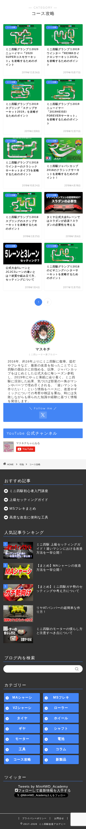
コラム (61, 749)
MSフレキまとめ (22, 508)
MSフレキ (61, 697)
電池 (61, 739)
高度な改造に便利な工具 (28, 517)
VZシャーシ (22, 708)
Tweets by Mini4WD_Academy (43, 786)
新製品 (61, 759)
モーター (22, 739)
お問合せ (59, 818)
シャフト (61, 728)
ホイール (61, 718)
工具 (22, 749)
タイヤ (22, 718)
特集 (22, 464)
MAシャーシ (22, 697)
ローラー (61, 708)
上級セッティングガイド (28, 499)
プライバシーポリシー (34, 818)
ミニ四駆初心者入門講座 (28, 491)
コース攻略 (34, 464)
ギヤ (22, 728)
